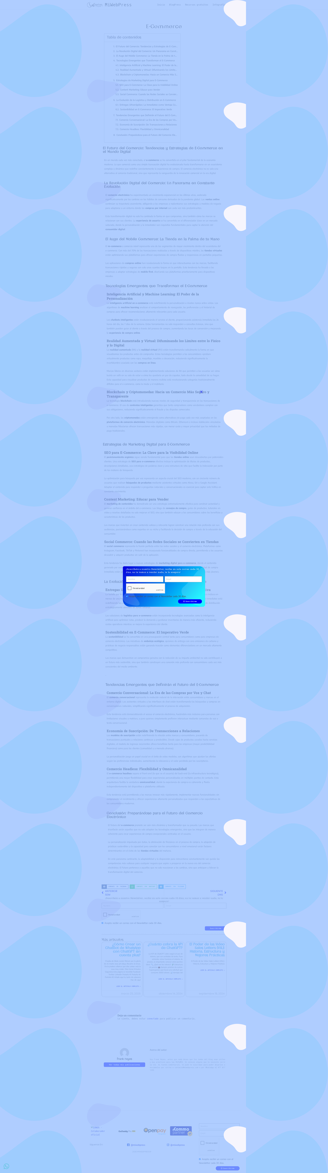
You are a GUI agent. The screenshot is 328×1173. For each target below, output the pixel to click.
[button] (201, 392)
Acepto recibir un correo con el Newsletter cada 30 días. (157, 596)
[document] (164, 586)
